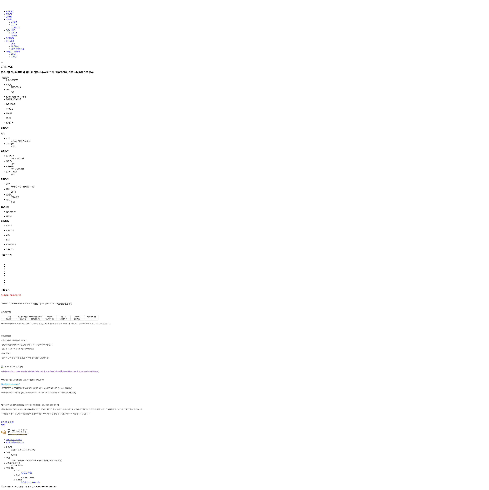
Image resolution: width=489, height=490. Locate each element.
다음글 (11, 422)
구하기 (14, 57)
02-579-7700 (26, 473)
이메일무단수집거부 (15, 442)
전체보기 (10, 11)
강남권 (14, 33)
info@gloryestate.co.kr (30, 482)
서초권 (14, 35)
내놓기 (14, 54)
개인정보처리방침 (14, 440)
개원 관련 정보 (17, 49)
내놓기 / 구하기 (13, 51)
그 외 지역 (15, 27)
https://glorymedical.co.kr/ (10, 384)
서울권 (14, 22)
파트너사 (15, 46)
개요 (13, 43)
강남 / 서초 (11, 30)
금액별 (9, 17)
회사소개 (10, 41)
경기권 (14, 25)
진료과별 (10, 38)
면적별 (9, 14)
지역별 (9, 19)
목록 (3, 425)
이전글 (4, 422)
